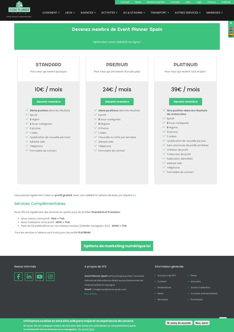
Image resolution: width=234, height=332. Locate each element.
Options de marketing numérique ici (117, 245)
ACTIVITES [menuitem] (107, 13)
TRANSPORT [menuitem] (157, 13)
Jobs (188, 2)
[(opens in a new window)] (18, 277)
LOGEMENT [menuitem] (48, 13)
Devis (194, 275)
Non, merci (202, 323)
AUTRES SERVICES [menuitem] (185, 13)
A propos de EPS (166, 275)
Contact (125, 2)
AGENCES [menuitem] (85, 13)
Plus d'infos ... (91, 293)
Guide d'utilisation (200, 287)
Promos (212, 2)
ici (134, 195)
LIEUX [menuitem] (67, 13)
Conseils (175, 2)
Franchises (197, 299)
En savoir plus (86, 329)
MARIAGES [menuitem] (212, 13)
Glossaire (162, 299)
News (138, 2)
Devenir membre (156, 2)
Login (199, 2)
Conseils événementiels (204, 293)
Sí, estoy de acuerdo (179, 323)
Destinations (164, 287)
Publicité (226, 2)
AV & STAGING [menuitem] (132, 13)
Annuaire (196, 281)
